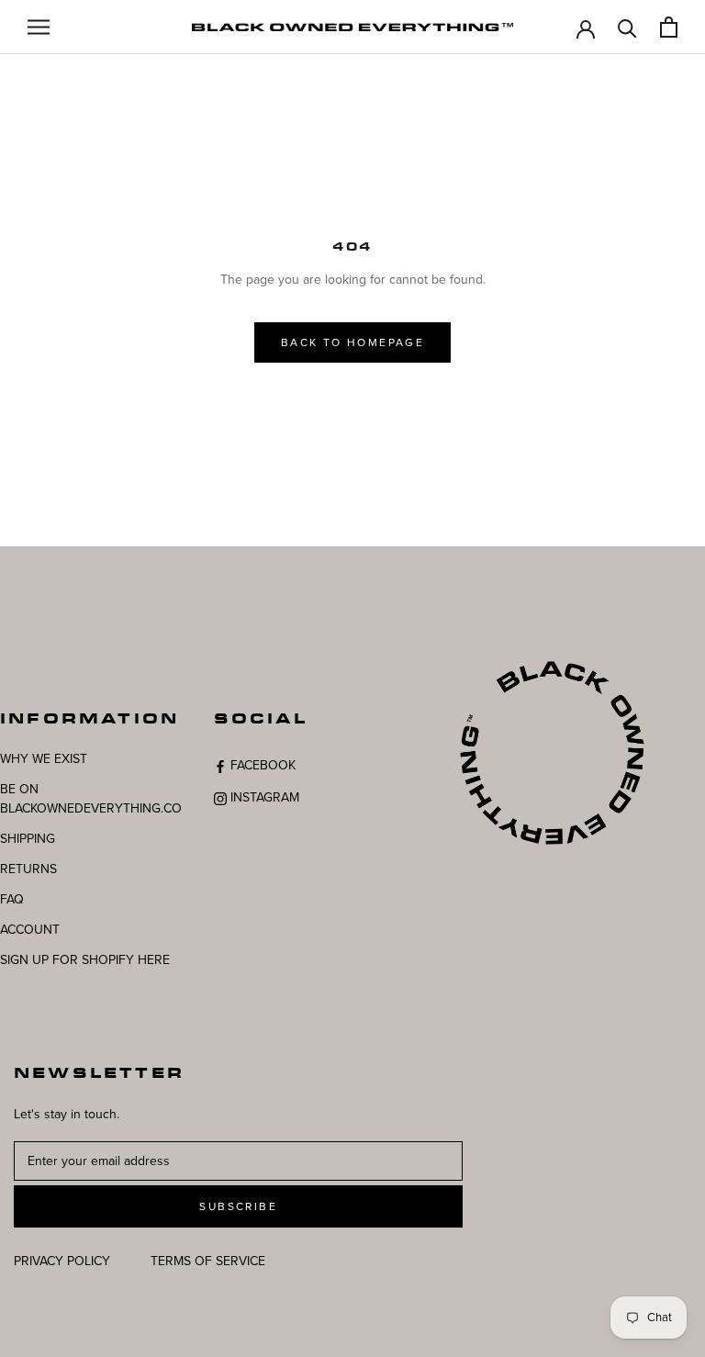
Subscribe (238, 1206)
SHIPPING (27, 839)
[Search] (627, 27)
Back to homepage (352, 342)
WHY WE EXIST (43, 759)
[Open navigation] (39, 27)
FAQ (12, 899)
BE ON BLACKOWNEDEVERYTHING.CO (91, 798)
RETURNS (28, 869)
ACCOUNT (30, 929)
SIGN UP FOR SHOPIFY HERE (85, 960)
